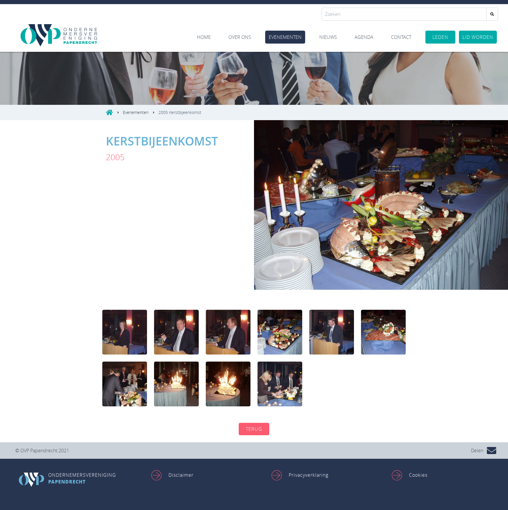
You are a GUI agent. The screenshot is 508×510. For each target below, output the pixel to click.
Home (204, 37)
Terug (254, 429)
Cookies (418, 475)
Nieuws (328, 37)
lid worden (477, 37)
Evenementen (285, 37)
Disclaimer (180, 475)
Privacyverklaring (308, 475)
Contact (401, 37)
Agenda (364, 37)
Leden (440, 37)
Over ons (239, 37)
